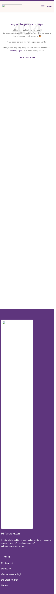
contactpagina (16, 51)
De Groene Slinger (10, 580)
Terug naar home (27, 57)
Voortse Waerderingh (11, 574)
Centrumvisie (7, 563)
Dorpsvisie (6, 569)
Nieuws (4, 585)
